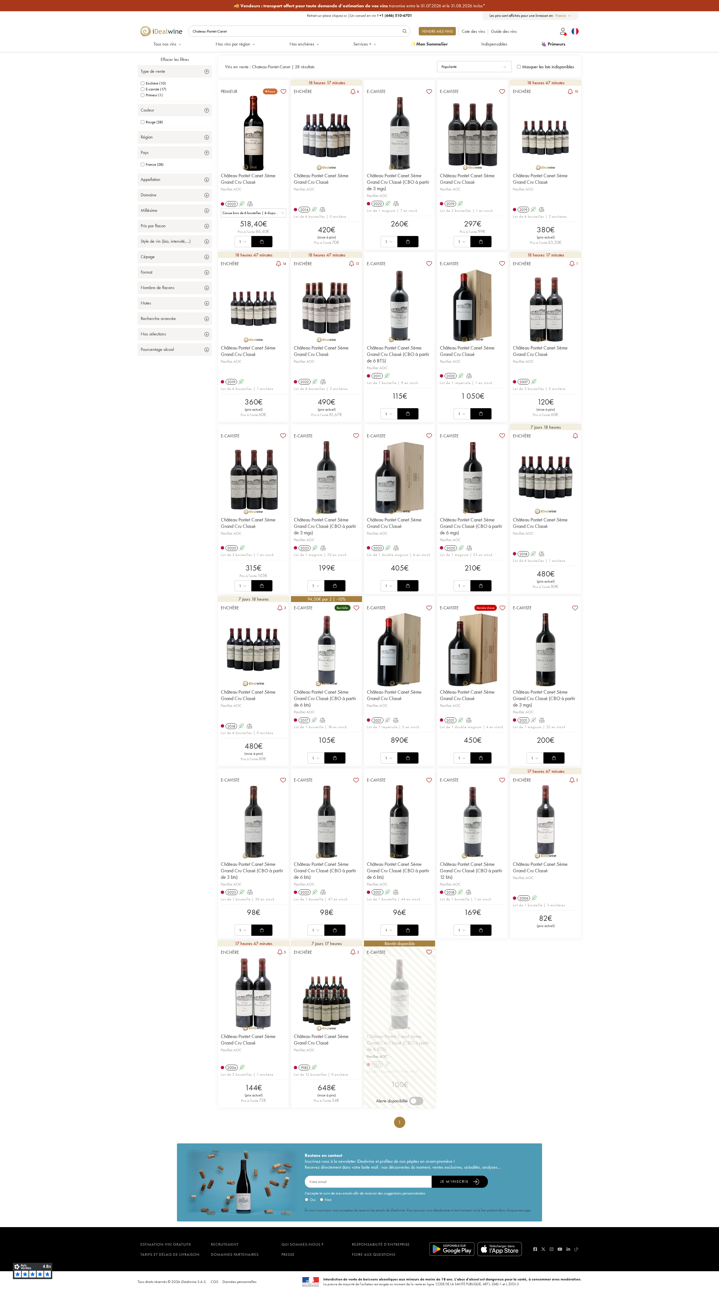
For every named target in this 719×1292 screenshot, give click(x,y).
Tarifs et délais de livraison (170, 1254)
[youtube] (560, 1249)
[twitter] (543, 1249)
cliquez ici (339, 15)
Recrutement (225, 1244)
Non (328, 1199)
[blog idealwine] (576, 1249)
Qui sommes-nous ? (302, 1244)
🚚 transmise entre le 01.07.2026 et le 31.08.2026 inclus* (359, 6)
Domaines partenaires (235, 1254)
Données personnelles (239, 1281)
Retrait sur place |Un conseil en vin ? (359, 15)
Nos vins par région (233, 44)
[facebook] (535, 1249)
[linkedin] (568, 1249)
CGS (214, 1281)
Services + (362, 44)
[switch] (416, 1101)
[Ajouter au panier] (261, 241)
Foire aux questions (373, 1254)
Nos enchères (302, 44)
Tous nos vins (165, 44)
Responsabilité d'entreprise (381, 1244)
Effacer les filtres (175, 59)
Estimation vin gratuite (165, 1244)
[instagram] (551, 1249)
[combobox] (564, 16)
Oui (313, 1199)
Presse (288, 1254)
